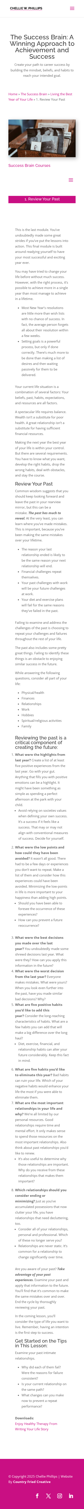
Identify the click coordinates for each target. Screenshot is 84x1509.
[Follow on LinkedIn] (71, 1496)
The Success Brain (34, 94)
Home (12, 94)
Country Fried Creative (32, 1482)
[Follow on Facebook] (37, 1496)
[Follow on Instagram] (59, 1496)
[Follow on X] (48, 1496)
